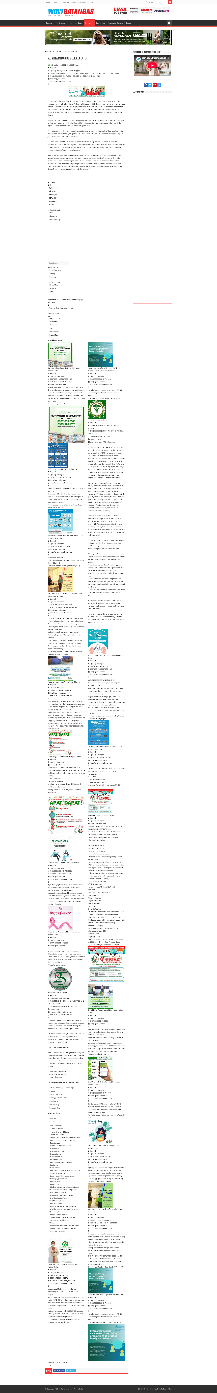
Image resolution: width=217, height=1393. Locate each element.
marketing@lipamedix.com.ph (61, 1012)
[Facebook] (146, 2)
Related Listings (55, 220)
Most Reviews (54, 332)
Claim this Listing (55, 210)
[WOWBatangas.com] (71, 12)
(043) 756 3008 (106, 379)
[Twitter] (149, 2)
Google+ (54, 195)
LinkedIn (54, 201)
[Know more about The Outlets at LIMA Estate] (140, 10)
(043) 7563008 (65, 546)
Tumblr (53, 198)
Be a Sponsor (64, 2)
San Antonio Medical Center (97, 420)
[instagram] (155, 2)
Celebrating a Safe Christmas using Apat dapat (64, 757)
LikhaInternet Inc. (165, 1389)
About (55, 2)
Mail (53, 205)
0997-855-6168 (66, 379)
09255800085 (105, 436)
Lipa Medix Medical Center (57, 993)
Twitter (53, 191)
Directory (88, 23)
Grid (55, 340)
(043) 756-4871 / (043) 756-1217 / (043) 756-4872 (102, 73)
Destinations (61, 23)
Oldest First (53, 288)
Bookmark (53, 182)
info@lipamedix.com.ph (98, 382)
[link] (108, 398)
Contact (91, 2)
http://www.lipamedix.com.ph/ (101, 385)
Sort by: (54, 282)
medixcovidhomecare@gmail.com (62, 1281)
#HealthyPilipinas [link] (118, 716)
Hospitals (52, 68)
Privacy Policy (79, 1389)
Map (51, 213)
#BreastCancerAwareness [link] (57, 965)
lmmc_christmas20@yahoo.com (99, 892)
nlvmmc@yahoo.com (57, 79)
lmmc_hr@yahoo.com (58, 385)
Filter (49, 316)
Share (51, 185)
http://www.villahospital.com (60, 82)
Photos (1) (53, 216)
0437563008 (103, 666)
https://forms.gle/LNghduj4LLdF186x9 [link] (101, 887)
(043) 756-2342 (66, 605)
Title (51, 328)
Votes (51, 292)
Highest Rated (54, 335)
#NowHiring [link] (104, 1054)
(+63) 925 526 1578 (70, 1006)
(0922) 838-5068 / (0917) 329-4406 (87, 76)
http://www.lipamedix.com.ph (61, 1015)
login (58, 308)
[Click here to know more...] (108, 37)
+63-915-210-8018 (70, 607)
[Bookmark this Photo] (48, 305)
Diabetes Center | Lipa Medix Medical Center (64, 682)
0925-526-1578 (66, 382)
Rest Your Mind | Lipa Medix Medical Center (63, 863)
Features (49, 23)
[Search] (170, 2)
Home (48, 2)
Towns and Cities (75, 23)
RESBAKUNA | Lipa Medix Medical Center (62, 469)
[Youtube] (152, 2)
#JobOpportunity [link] (94, 1054)
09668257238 (64, 1278)
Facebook (54, 188)
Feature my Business (78, 2)
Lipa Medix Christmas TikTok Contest (101, 815)
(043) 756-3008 (66, 871)
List (50, 340)
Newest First (53, 285)
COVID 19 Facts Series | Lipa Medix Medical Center (106, 1295)
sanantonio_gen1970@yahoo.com (102, 442)
